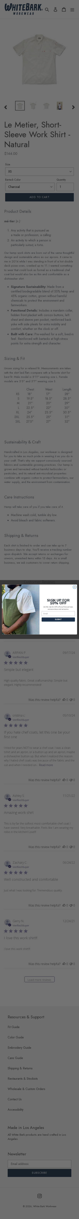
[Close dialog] (74, 587)
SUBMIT (58, 619)
